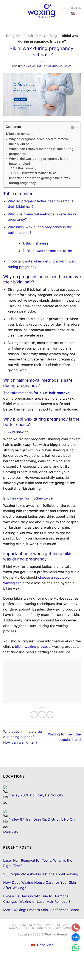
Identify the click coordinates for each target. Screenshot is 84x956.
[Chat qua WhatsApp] (75, 947)
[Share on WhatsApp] (34, 714)
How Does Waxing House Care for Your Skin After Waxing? (39, 885)
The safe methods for (36, 393)
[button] (5, 10)
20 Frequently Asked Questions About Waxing (40, 874)
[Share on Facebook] (42, 714)
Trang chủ (13, 36)
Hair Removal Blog (42, 36)
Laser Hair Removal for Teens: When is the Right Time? (37, 863)
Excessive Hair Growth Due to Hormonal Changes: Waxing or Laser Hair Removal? (36, 899)
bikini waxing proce (31, 646)
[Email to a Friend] (49, 714)
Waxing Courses (21, 927)
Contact (43, 927)
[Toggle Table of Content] (71, 127)
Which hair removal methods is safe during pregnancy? (41, 151)
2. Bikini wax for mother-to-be (36, 173)
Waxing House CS (60, 66)
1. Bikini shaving (26, 168)
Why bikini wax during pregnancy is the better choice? (38, 161)
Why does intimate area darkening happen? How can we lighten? (22, 736)
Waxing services (58, 924)
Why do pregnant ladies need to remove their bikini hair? (39, 141)
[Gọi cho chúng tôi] (76, 927)
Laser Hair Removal (27, 924)
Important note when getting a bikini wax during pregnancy (39, 180)
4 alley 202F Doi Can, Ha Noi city (35, 795)
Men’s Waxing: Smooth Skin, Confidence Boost (41, 910)
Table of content (20, 133)
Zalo (76, 937)
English (76, 8)
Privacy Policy (64, 927)
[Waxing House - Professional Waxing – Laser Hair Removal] (41, 10)
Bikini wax (15, 498)
